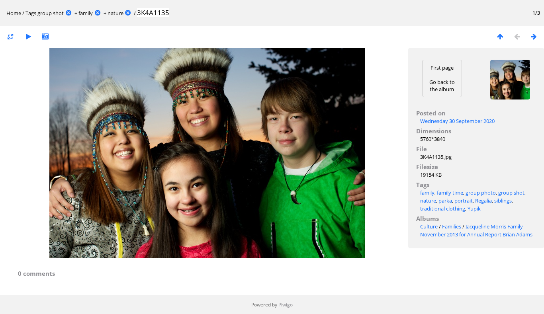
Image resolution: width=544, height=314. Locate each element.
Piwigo (285, 304)
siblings (503, 200)
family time (450, 192)
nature (115, 13)
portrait (463, 200)
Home (13, 13)
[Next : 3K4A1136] (533, 36)
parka (445, 200)
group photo (481, 192)
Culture (429, 226)
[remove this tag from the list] (68, 13)
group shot (50, 13)
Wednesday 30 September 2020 (457, 121)
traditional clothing (442, 208)
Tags (30, 13)
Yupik (474, 208)
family (85, 13)
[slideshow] (28, 36)
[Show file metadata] (45, 36)
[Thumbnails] (500, 36)
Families (451, 226)
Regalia (483, 200)
